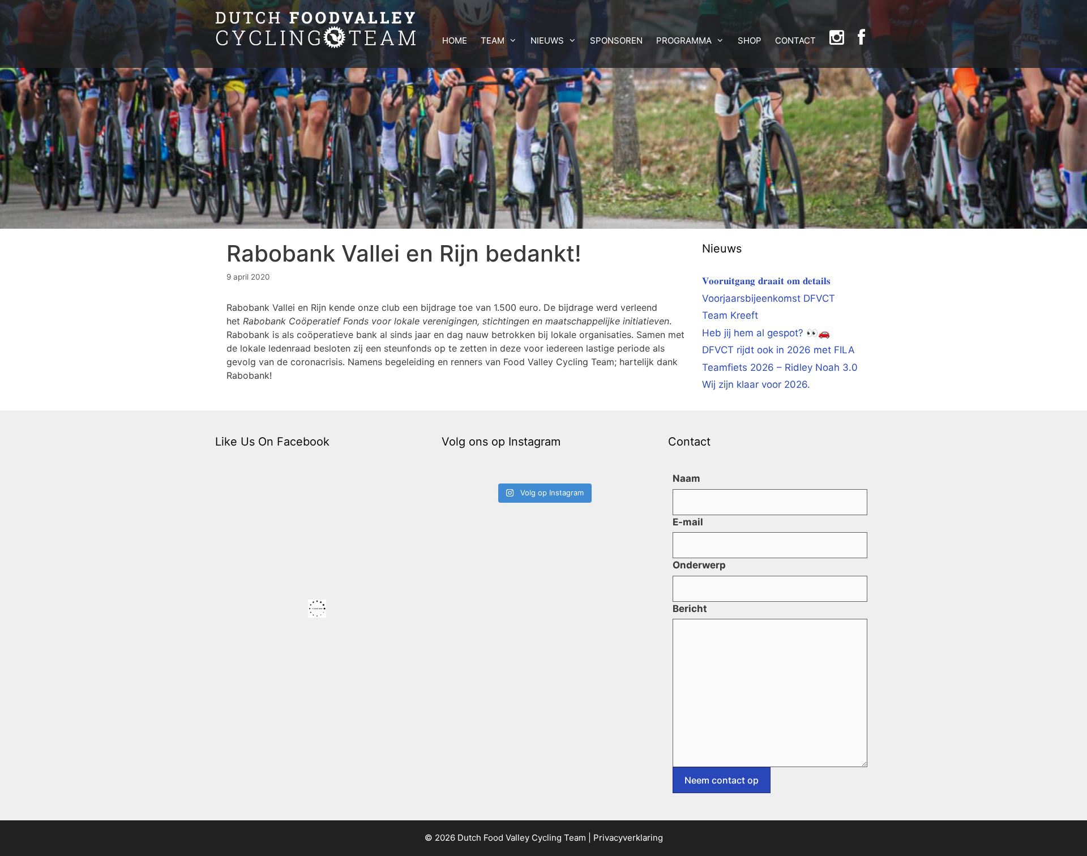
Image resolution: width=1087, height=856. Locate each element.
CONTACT (795, 40)
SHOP (749, 40)
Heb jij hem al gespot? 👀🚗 (766, 333)
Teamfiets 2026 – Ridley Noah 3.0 (780, 367)
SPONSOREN (616, 40)
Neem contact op (721, 780)
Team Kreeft (730, 315)
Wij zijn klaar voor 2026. (756, 384)
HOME (454, 40)
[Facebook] (861, 41)
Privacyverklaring (628, 837)
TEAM (492, 40)
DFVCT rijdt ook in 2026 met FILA (778, 350)
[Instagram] (837, 41)
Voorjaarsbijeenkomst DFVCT (768, 298)
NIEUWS (547, 40)
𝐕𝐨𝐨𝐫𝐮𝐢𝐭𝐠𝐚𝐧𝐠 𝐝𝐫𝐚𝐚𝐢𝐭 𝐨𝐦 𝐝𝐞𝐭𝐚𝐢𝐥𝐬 (766, 280)
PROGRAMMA (684, 40)
